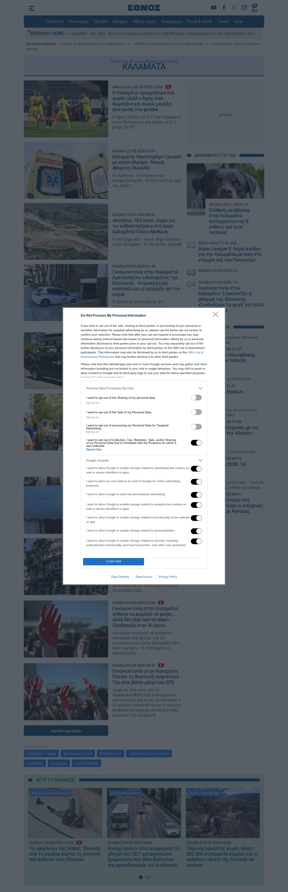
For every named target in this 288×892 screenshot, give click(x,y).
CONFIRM (113, 561)
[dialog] (144, 446)
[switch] (196, 397)
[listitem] (144, 388)
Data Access (144, 576)
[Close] (217, 316)
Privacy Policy (168, 576)
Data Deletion (120, 576)
